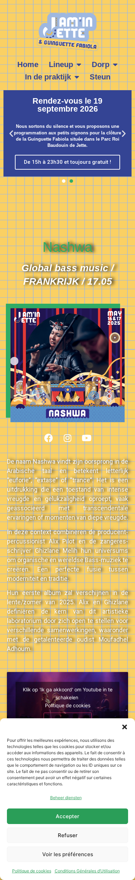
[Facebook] (48, 437)
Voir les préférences (67, 854)
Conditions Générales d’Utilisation (87, 870)
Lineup (61, 64)
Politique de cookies (31, 870)
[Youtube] (86, 437)
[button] (124, 726)
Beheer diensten (66, 797)
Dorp (100, 64)
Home (27, 64)
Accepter (67, 816)
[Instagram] (67, 437)
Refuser (68, 835)
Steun (100, 77)
